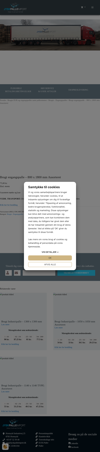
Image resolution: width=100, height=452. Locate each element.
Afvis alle (50, 264)
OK (50, 258)
